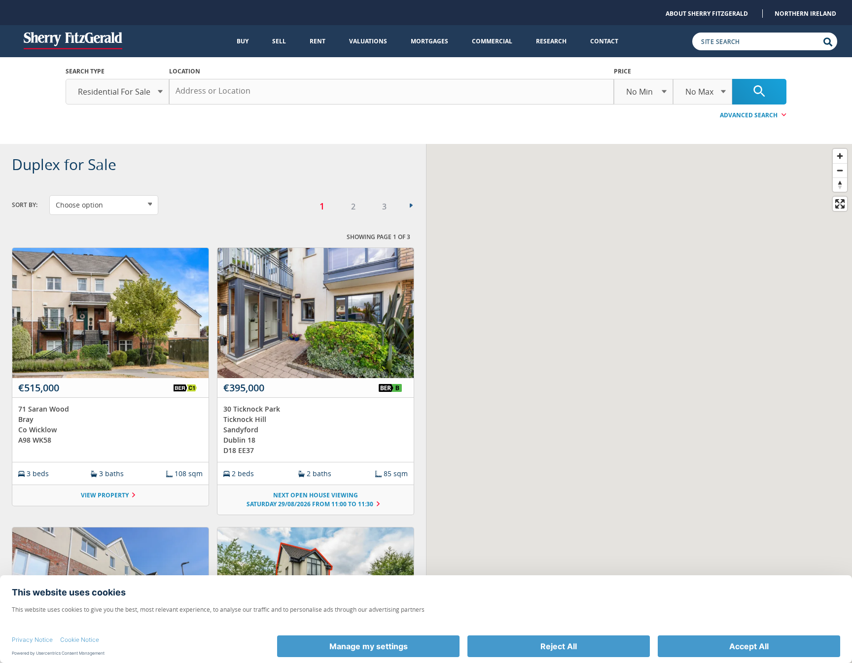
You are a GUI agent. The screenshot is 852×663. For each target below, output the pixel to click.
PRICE (622, 71)
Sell (279, 41)
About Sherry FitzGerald (707, 13)
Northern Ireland (805, 13)
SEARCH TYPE (85, 71)
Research (551, 41)
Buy (242, 41)
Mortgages (429, 41)
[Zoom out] (840, 170)
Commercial (492, 41)
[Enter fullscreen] (840, 204)
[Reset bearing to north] (840, 184)
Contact (604, 41)
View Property (105, 495)
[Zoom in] (840, 156)
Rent (317, 41)
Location (184, 71)
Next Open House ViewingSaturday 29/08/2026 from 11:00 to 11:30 (310, 499)
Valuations (368, 41)
